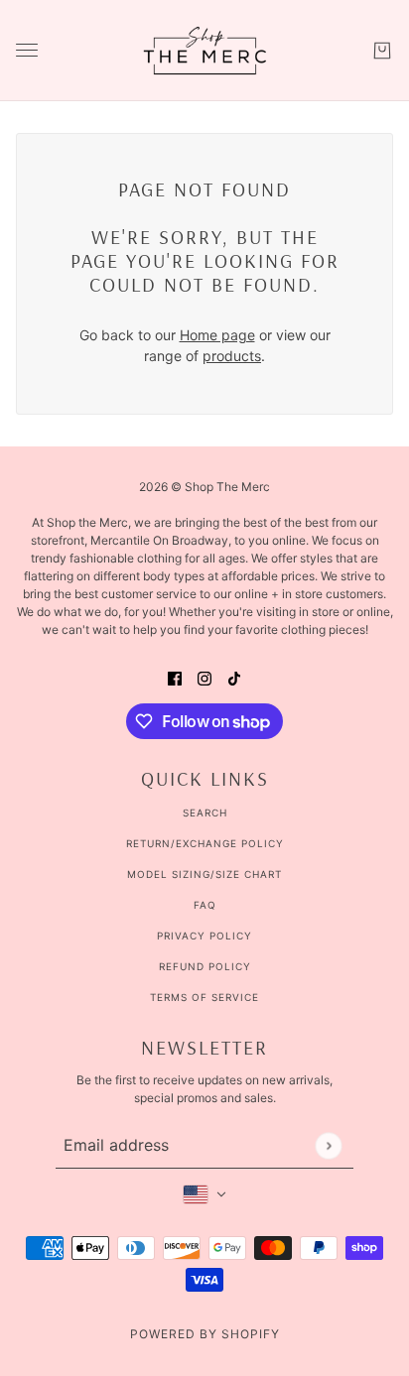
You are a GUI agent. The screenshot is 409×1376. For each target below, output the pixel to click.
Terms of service (204, 997)
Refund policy (205, 966)
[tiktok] (234, 677)
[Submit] (328, 1145)
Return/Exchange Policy (205, 843)
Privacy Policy (204, 935)
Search (205, 812)
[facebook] (175, 677)
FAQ (205, 905)
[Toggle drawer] (27, 50)
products (232, 355)
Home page (217, 334)
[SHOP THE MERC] (205, 50)
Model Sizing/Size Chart (204, 874)
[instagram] (204, 677)
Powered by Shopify (205, 1333)
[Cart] (382, 51)
